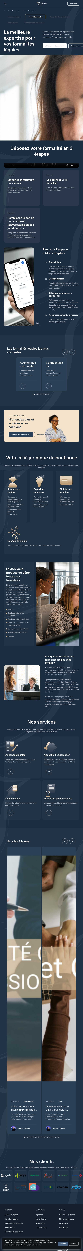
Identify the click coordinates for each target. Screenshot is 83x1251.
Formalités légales (11, 1219)
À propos (39, 1215)
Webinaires (63, 1223)
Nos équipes (40, 1223)
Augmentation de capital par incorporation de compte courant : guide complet (28, 364)
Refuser (73, 1243)
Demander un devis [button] (44, 434)
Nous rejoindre (41, 1228)
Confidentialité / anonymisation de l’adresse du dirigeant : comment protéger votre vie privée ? (54, 364)
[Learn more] (22, 386)
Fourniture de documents (34, 22)
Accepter (63, 1243)
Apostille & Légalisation (57, 755)
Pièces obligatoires (66, 1219)
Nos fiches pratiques (67, 1215)
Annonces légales (14, 17)
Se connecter (73, 3)
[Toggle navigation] (5, 3)
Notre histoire (41, 1219)
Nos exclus (63, 1228)
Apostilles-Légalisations (59, 17)
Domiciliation (12, 22)
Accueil (6, 11)
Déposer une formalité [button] (53, 46)
